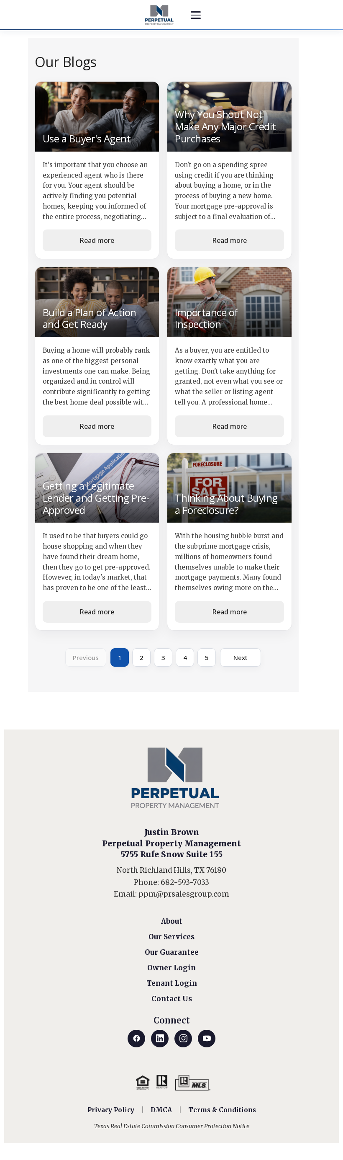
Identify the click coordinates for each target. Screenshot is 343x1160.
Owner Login (171, 967)
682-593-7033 (185, 882)
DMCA (161, 1110)
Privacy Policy (110, 1110)
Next (240, 657)
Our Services (171, 936)
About (171, 921)
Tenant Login (171, 983)
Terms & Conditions (222, 1110)
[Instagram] (183, 1038)
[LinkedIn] (160, 1038)
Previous (86, 657)
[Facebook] (136, 1038)
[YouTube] (206, 1038)
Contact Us (171, 998)
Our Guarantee (172, 952)
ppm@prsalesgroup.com (183, 894)
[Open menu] (195, 15)
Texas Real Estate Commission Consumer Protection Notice (171, 1126)
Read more (96, 240)
